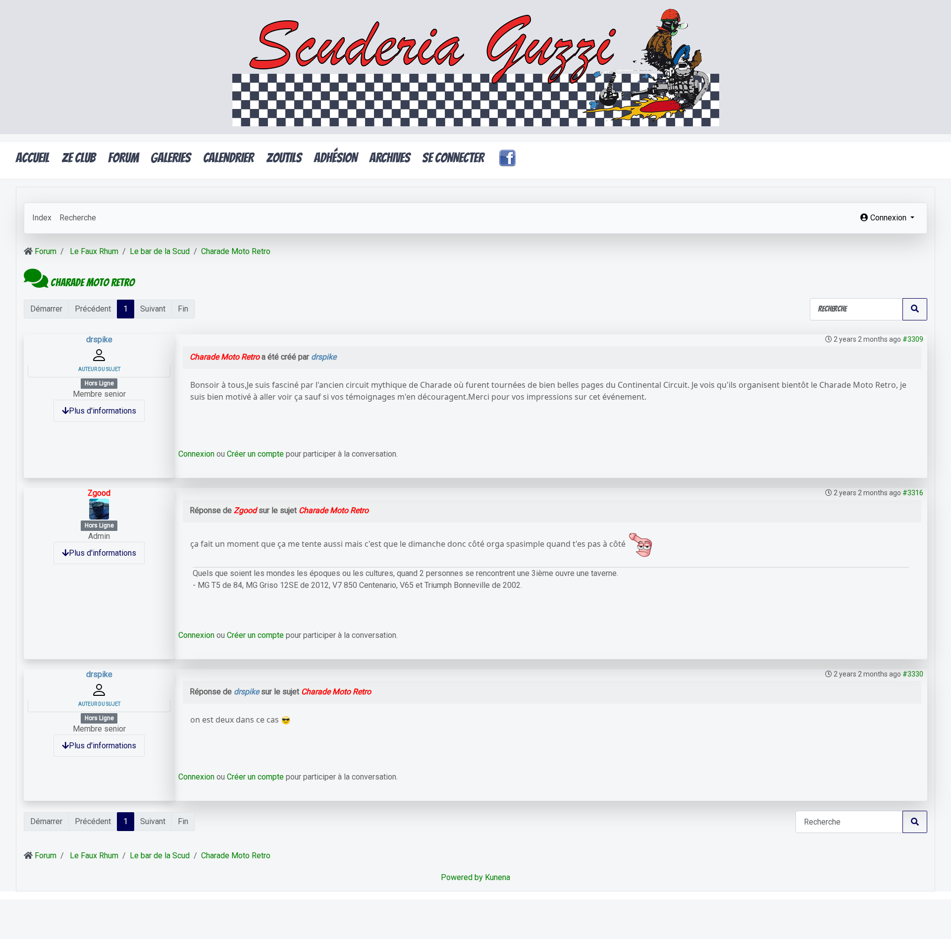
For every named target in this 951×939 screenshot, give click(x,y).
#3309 (912, 339)
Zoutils (284, 158)
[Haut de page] (933, 920)
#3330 (912, 674)
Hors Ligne (99, 383)
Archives (390, 158)
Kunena (497, 877)
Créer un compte (255, 454)
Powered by (462, 877)
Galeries (171, 158)
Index (42, 217)
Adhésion (335, 158)
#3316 (912, 493)
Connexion (196, 454)
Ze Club (78, 158)
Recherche (77, 217)
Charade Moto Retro (225, 357)
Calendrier (228, 158)
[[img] (640, 543)
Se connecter (453, 158)
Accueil (32, 158)
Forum (123, 158)
